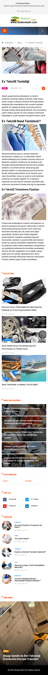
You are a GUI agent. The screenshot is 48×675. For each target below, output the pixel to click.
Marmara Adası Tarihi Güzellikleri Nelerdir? (30, 566)
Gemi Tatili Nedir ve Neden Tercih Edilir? (20, 384)
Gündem (28, 481)
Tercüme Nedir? (22, 538)
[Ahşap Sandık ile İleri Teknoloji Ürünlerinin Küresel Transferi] (24, 633)
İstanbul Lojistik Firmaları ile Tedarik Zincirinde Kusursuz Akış (24, 6)
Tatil (6, 378)
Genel (19, 43)
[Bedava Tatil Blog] (24, 20)
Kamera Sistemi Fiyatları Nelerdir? (30, 552)
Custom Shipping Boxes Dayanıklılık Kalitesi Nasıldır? (28, 579)
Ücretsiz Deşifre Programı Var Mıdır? (28, 526)
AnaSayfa (9, 43)
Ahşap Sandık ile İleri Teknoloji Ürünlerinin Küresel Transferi (21, 657)
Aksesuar (18, 575)
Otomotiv (8, 339)
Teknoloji (8, 301)
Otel (16, 562)
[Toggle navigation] (4, 31)
